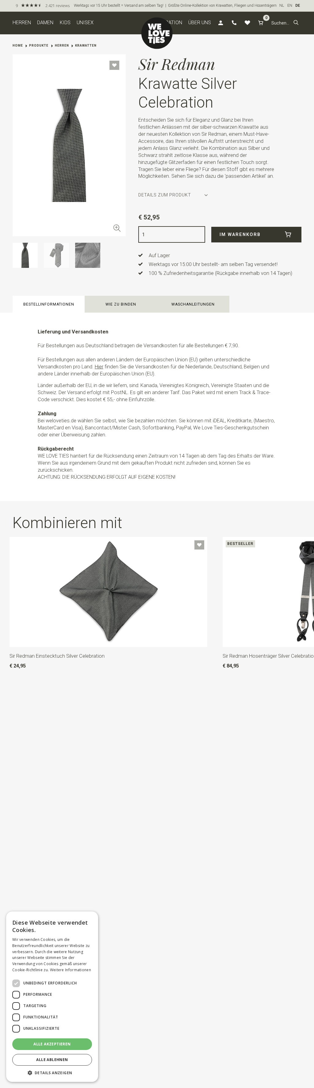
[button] (296, 23)
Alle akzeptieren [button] (52, 1044)
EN (289, 5)
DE (297, 5)
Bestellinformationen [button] (48, 304)
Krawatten (86, 46)
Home (18, 46)
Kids (65, 22)
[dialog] (52, 996)
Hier (99, 367)
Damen (45, 22)
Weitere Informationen (70, 969)
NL (281, 5)
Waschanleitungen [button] (193, 304)
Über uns (199, 22)
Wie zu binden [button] (120, 304)
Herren (22, 22)
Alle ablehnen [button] (52, 1059)
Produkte (38, 46)
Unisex (85, 22)
